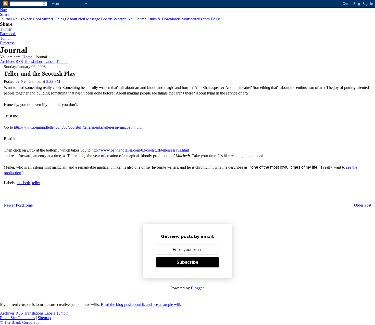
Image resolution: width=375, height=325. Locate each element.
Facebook (8, 34)
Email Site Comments (17, 318)
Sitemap (44, 318)
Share (4, 14)
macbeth (23, 183)
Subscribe (187, 262)
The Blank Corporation (23, 322)
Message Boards (99, 19)
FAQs (215, 19)
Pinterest (7, 43)
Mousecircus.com (195, 19)
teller (36, 183)
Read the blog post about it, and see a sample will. (141, 304)
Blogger (197, 288)
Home (27, 57)
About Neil (76, 19)
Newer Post (13, 205)
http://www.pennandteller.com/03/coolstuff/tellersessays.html (140, 150)
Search (140, 19)
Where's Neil (124, 19)
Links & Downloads (163, 19)
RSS (19, 61)
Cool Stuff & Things (49, 19)
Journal (6, 19)
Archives (7, 61)
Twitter (5, 29)
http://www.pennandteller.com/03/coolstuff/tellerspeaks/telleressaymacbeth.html (78, 127)
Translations (33, 61)
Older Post (362, 205)
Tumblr (6, 38)
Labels (49, 61)
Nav (3, 10)
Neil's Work (22, 19)
